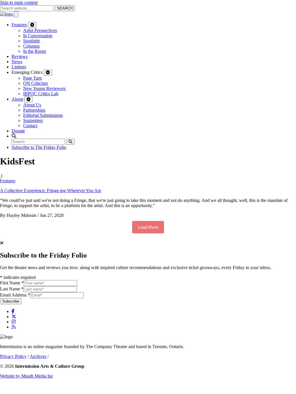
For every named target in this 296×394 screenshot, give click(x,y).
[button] (14, 136)
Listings (19, 66)
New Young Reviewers (44, 88)
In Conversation (37, 35)
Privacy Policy (13, 356)
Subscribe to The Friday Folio (39, 147)
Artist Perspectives (40, 30)
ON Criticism (35, 83)
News (17, 61)
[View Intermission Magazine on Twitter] (14, 316)
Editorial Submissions (43, 115)
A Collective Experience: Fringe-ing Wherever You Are (50, 190)
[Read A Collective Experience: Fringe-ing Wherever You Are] (0, 175)
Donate (18, 130)
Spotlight (31, 40)
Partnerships (34, 110)
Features (19, 24)
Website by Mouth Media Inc (26, 376)
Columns (31, 46)
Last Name (11, 288)
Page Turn (32, 78)
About (17, 99)
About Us (32, 104)
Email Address (15, 294)
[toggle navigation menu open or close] (16, 14)
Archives (38, 356)
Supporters (33, 120)
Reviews (19, 56)
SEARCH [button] (65, 8)
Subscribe (10, 301)
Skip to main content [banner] (19, 2)
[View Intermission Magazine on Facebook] (13, 311)
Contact (30, 125)
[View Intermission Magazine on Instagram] (14, 321)
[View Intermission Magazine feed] (14, 326)
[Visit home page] (7, 14)
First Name (12, 282)
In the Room (34, 51)
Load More (148, 227)
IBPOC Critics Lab (40, 93)
